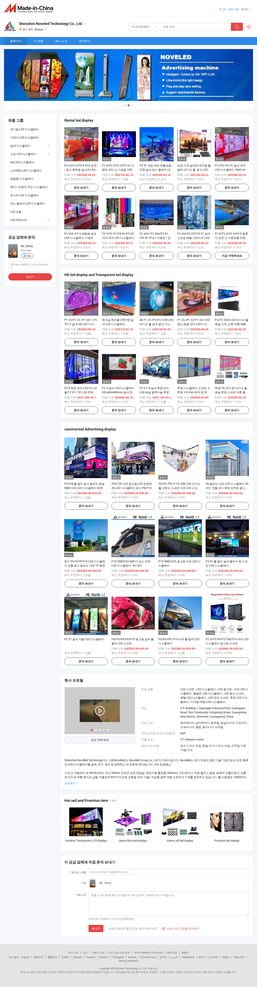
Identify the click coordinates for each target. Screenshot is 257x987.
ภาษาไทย (212, 957)
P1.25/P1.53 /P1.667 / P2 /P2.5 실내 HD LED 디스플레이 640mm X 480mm (80, 324)
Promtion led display (227, 840)
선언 (85, 952)
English (25, 957)
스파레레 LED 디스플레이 (26, 170)
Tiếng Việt (238, 957)
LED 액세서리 (18, 220)
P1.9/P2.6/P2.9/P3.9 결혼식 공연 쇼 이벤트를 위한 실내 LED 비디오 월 (232, 238)
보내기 (96, 928)
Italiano (132, 957)
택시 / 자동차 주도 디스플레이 (29, 187)
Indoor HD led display (180, 840)
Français (77, 957)
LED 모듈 (15, 212)
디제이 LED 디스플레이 (24, 137)
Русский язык (148, 957)
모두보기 (70, 783)
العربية (174, 957)
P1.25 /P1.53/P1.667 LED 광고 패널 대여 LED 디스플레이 (193, 324)
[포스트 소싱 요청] (249, 27)
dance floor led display (133, 840)
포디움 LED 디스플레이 (24, 129)
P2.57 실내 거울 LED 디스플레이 (84, 639)
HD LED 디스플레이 (22, 162)
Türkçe (225, 957)
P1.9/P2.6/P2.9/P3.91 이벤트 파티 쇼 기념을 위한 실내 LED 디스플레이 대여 (119, 169)
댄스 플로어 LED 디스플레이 (27, 203)
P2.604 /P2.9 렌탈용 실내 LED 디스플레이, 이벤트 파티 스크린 (80, 238)
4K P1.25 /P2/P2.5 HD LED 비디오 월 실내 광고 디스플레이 (156, 324)
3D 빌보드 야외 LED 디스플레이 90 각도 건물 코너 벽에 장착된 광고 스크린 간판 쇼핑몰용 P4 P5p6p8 (227, 488)
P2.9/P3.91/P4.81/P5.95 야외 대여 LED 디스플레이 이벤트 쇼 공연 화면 (118, 238)
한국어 (163, 957)
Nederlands (188, 957)
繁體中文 (52, 957)
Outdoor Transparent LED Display (86, 840)
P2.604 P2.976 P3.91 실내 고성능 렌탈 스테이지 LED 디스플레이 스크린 (193, 238)
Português (118, 957)
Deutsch (104, 957)
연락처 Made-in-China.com (148, 952)
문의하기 (84, 41)
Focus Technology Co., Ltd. (132, 968)
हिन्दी (201, 957)
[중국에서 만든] (30, 8)
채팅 (28, 255)
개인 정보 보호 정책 (119, 952)
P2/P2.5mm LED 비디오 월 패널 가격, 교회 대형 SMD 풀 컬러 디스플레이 (231, 324)
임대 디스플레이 (20, 146)
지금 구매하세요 (232, 255)
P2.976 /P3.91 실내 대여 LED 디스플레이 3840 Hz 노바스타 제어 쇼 (230, 169)
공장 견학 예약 (100, 740)
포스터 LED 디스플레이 (24, 195)
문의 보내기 (81, 187)
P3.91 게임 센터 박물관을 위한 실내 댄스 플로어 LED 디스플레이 (156, 169)
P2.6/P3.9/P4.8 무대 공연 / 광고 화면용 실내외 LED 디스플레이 (80, 169)
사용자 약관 (98, 952)
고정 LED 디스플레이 (23, 154)
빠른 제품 (172, 952)
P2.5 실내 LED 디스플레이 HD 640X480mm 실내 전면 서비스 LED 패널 (118, 392)
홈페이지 (15, 41)
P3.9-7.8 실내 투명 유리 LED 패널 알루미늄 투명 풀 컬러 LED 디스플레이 (156, 392)
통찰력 (185, 952)
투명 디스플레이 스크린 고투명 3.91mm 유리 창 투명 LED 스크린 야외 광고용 (193, 392)
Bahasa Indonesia (128, 960)
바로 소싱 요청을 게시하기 (181, 928)
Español (91, 957)
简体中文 (38, 957)
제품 (40, 41)
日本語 (65, 957)
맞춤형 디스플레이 (21, 179)
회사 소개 (61, 41)
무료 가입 (233, 9)
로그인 (222, 9)
